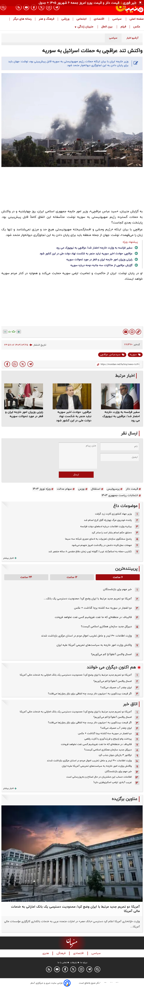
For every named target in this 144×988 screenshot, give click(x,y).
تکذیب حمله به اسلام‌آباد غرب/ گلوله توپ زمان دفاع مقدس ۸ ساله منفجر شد (90, 551)
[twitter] (22, 364)
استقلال (95, 489)
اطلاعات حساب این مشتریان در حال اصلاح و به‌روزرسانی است (99, 777)
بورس (81, 489)
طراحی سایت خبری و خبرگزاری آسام (47, 983)
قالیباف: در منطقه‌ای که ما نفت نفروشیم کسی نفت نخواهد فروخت (93, 617)
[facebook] (7, 364)
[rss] (19, 7)
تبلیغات (73, 962)
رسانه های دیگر (22, 19)
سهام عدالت (64, 489)
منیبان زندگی (85, 26)
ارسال (76, 474)
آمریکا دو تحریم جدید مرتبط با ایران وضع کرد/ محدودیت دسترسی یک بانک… (88, 599)
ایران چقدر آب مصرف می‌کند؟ (116, 687)
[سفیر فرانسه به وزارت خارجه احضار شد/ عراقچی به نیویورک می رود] (120, 396)
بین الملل (107, 26)
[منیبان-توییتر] (41, 7)
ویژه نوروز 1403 (42, 489)
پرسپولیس (113, 489)
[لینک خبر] (138, 332)
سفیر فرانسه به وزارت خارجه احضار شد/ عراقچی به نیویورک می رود (94, 248)
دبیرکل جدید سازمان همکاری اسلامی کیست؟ (106, 626)
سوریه (133, 354)
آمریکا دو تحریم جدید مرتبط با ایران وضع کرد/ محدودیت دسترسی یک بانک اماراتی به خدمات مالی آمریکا (76, 675)
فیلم (123, 26)
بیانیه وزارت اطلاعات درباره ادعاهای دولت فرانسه (106, 526)
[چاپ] (132, 332)
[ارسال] (126, 332)
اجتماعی (82, 19)
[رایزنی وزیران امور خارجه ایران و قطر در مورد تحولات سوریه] (23, 396)
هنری (46, 953)
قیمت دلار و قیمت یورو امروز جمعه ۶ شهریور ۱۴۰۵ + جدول (79, 3)
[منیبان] (122, 7)
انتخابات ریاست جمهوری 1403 (120, 495)
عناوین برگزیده (125, 799)
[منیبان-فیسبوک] (34, 7)
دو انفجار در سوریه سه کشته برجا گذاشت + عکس (103, 608)
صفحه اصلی (137, 19)
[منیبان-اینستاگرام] (49, 7)
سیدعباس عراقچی (110, 354)
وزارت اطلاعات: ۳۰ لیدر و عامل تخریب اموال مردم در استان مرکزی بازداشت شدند (86, 636)
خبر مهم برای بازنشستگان (117, 589)
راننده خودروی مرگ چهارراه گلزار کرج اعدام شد (108, 520)
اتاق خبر (130, 704)
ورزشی (65, 19)
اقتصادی (99, 19)
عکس (136, 26)
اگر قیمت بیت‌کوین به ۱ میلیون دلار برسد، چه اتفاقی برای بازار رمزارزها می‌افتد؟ (90, 693)
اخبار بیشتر (8, 558)
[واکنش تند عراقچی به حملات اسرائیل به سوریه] (30, 364)
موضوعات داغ (125, 506)
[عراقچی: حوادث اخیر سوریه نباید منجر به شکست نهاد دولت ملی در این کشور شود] (72, 396)
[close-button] (141, 3)
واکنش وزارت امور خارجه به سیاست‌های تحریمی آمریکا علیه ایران (94, 645)
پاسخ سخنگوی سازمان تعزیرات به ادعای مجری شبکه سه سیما (98, 539)
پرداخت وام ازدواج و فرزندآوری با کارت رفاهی (108, 739)
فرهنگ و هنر (46, 19)
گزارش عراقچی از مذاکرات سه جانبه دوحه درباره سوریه (101, 265)
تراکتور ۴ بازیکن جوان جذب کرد (115, 755)
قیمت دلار (132, 489)
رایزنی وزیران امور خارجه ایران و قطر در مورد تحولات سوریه (99, 259)
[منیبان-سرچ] (97, 969)
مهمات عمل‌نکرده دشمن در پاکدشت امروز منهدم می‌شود (102, 545)
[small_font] (5, 332)
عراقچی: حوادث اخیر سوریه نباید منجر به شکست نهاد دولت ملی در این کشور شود (86, 253)
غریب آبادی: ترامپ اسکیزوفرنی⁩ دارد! (113, 782)
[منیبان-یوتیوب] (26, 7)
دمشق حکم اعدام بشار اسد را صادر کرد (112, 532)
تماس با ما (62, 962)
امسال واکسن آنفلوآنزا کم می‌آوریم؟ (111, 654)
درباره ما (83, 962)
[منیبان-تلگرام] (56, 7)
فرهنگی (61, 953)
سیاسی (117, 19)
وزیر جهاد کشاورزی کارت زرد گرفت (113, 514)
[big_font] (18, 332)
